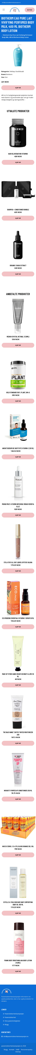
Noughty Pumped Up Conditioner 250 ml (18, 790)
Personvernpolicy (26, 1050)
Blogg (7, 1024)
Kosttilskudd (20, 71)
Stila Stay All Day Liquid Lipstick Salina (18, 562)
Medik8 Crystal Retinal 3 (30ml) (18, 337)
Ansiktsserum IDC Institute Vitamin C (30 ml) (18, 448)
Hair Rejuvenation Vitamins (18, 154)
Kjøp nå (18, 88)
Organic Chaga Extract (18, 265)
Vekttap (12, 71)
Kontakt (11, 1050)
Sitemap (18, 1052)
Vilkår (17, 1050)
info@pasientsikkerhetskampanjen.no (11, 2)
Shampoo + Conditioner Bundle (18, 209)
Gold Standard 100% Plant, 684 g (18, 392)
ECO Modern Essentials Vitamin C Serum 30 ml (18, 618)
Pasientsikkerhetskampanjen (14, 1014)
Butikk (29, 10)
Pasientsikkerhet (10, 1017)
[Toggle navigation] (3, 9)
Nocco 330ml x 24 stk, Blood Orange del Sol (18, 846)
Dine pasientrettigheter (12, 1021)
